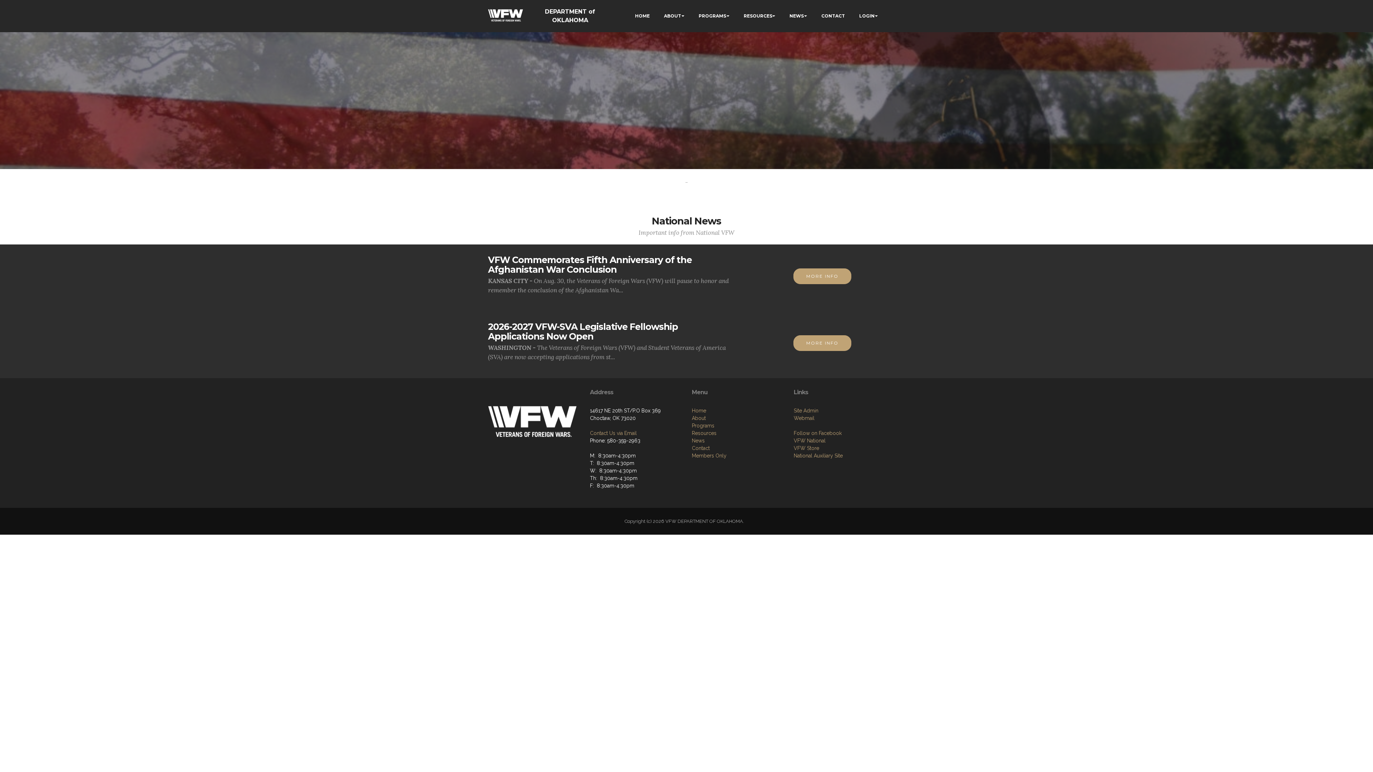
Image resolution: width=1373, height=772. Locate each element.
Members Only (709, 456)
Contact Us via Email (613, 433)
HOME (642, 16)
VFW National (810, 441)
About (699, 418)
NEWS (796, 16)
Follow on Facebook (818, 433)
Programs (703, 426)
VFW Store (806, 448)
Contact (701, 448)
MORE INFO (822, 276)
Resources (704, 433)
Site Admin (806, 411)
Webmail (804, 418)
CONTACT (833, 16)
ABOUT (672, 16)
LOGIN (867, 16)
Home (699, 411)
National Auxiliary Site (818, 456)
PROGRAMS (712, 16)
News (698, 441)
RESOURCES (758, 16)
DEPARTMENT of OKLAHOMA (570, 16)
